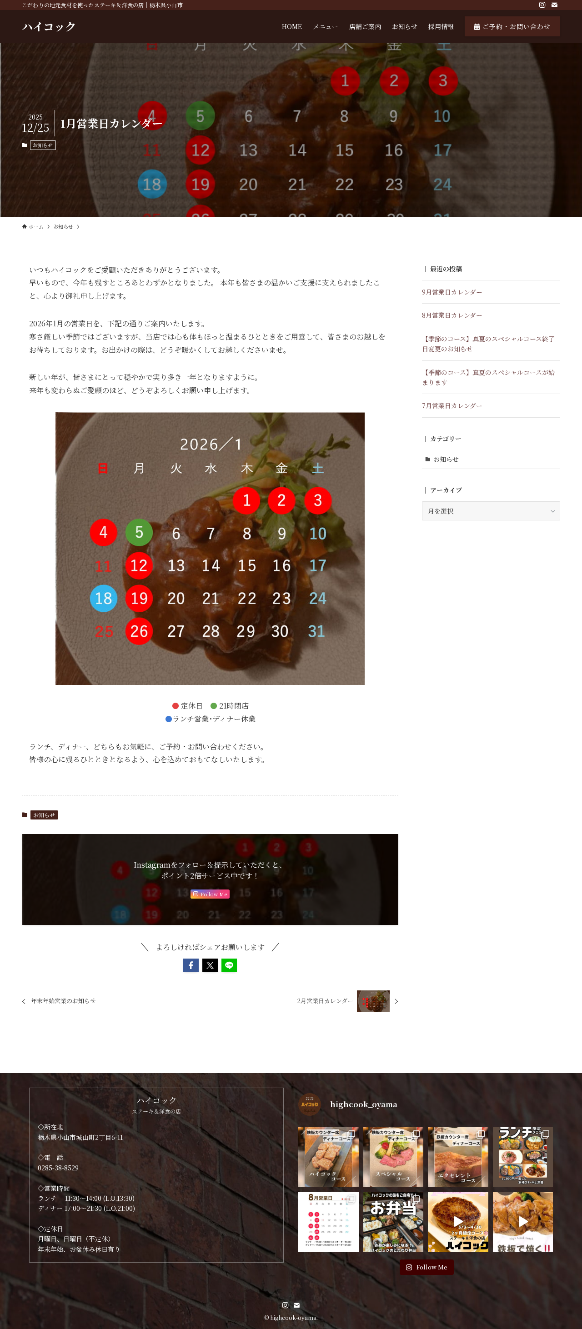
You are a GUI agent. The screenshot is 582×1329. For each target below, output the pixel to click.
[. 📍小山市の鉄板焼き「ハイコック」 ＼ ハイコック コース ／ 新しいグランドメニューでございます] (328, 1157)
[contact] (554, 5)
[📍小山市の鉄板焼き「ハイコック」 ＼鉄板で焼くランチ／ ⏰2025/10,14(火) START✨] (523, 1222)
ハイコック (49, 26)
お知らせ (43, 145)
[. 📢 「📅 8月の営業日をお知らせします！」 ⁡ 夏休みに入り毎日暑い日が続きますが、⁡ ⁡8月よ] (328, 1222)
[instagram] (542, 5)
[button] (191, 965)
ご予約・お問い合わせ (515, 26)
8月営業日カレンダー (452, 315)
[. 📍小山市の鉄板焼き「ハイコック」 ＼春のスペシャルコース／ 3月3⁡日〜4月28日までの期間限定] (458, 1222)
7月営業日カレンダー (452, 405)
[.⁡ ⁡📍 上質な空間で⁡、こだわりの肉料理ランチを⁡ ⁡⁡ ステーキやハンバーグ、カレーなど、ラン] (523, 1157)
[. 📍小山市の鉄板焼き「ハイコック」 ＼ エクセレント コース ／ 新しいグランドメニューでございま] (458, 1157)
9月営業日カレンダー (452, 291)
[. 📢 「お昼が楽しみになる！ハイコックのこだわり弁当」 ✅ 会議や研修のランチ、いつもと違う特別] (393, 1222)
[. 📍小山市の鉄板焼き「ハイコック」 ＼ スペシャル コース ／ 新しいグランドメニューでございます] (393, 1157)
